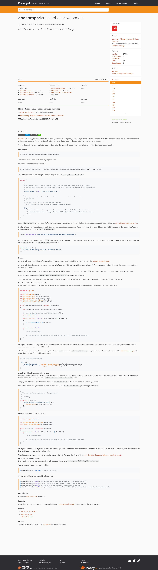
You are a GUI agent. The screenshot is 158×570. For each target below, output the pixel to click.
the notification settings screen (126, 223)
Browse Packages (45, 563)
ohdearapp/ (29, 17)
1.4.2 (113, 97)
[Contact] (129, 561)
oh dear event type (128, 351)
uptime (33, 116)
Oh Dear (21, 139)
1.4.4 (113, 91)
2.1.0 (113, 83)
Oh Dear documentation (101, 261)
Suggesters (116, 58)
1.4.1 (113, 99)
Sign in (135, 3)
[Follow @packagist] (134, 561)
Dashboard (85, 563)
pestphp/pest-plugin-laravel (61, 92)
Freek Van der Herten (27, 112)
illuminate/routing (26, 92)
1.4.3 (113, 94)
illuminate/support (27, 95)
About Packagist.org (25, 560)
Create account (121, 3)
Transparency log (118, 46)
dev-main (115, 80)
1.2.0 (113, 111)
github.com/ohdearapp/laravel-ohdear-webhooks (129, 39)
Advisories (115, 71)
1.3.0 (113, 108)
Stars (113, 61)
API (61, 560)
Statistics (42, 560)
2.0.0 (113, 88)
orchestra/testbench (58, 88)
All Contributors (27, 517)
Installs (114, 54)
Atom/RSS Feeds (23, 563)
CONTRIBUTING (31, 496)
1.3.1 (113, 105)
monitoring (25, 116)
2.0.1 (113, 85)
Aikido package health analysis (123, 74)
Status (83, 560)
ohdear (41, 116)
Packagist (24, 3)
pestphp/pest (56, 90)
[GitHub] (138, 561)
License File (47, 525)
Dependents (116, 56)
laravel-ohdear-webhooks (55, 116)
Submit (108, 3)
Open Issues (116, 63)
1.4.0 (113, 102)
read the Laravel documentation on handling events (102, 455)
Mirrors (62, 563)
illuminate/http (25, 90)
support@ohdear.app (66, 504)
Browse (97, 3)
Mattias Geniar (26, 514)
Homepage (116, 41)
